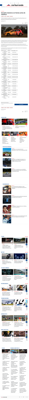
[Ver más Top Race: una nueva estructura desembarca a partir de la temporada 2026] (7, 152)
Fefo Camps (4, 20)
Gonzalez (8, 16)
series (5, 16)
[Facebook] (11, 3)
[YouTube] (15, 3)
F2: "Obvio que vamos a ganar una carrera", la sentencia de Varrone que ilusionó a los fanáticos (16, 6)
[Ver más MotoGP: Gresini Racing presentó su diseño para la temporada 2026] (19, 256)
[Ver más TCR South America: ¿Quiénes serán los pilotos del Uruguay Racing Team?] (19, 272)
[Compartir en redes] (13, 126)
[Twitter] (13, 3)
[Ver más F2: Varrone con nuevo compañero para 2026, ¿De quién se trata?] (19, 288)
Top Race (2, 16)
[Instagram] (16, 3)
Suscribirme (21, 104)
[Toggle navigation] (1, 5)
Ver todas (26, 236)
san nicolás (11, 16)
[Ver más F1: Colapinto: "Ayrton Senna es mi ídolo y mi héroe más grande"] (7, 209)
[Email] (18, 3)
